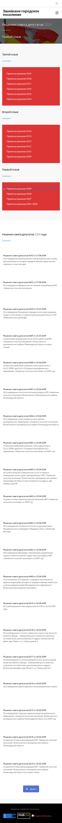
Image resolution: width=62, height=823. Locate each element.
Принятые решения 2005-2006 (22, 204)
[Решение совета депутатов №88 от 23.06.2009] (31, 368)
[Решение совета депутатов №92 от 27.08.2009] (31, 261)
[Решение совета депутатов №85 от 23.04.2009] (31, 449)
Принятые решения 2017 (19, 83)
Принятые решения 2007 (19, 199)
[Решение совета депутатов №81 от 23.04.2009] (31, 556)
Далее (33, 789)
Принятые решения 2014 (19, 99)
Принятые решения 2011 (19, 146)
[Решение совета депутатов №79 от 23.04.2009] (31, 609)
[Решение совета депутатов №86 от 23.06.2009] (31, 422)
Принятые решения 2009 (19, 156)
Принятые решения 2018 (19, 78)
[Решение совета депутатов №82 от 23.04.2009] (31, 529)
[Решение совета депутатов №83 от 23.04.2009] (31, 502)
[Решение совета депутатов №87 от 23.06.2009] (31, 395)
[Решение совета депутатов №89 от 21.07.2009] (31, 342)
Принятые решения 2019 (19, 73)
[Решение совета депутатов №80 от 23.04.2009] (31, 582)
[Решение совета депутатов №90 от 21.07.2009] (31, 315)
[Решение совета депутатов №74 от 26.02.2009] (31, 743)
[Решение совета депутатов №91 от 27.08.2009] (31, 288)
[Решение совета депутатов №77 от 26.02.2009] (31, 662)
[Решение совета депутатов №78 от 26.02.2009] (31, 636)
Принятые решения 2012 (19, 141)
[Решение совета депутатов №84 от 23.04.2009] (31, 475)
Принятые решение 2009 (19, 188)
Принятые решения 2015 (19, 94)
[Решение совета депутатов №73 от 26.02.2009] (31, 769)
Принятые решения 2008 (19, 193)
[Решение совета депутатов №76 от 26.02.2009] (31, 689)
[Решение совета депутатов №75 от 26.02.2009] (31, 716)
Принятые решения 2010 (19, 151)
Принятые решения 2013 (19, 136)
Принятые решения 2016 (19, 89)
